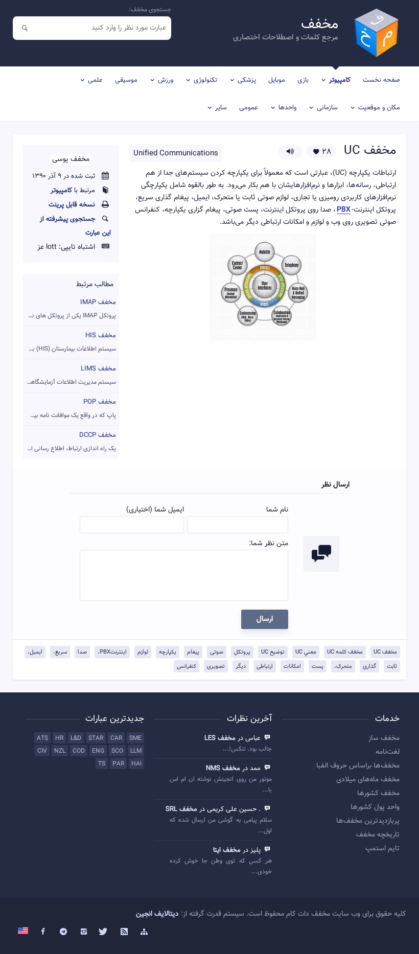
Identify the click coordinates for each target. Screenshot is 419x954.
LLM (136, 751)
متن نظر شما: (268, 543)
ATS (42, 738)
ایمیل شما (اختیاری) (155, 510)
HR (59, 738)
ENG (98, 751)
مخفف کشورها (378, 793)
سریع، (60, 652)
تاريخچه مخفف (378, 835)
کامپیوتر (340, 80)
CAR (116, 738)
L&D (76, 738)
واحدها (287, 108)
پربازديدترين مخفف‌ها (368, 821)
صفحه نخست (381, 80)
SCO (117, 751)
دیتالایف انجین (157, 914)
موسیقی (126, 80)
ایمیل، (35, 652)
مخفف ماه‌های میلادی (368, 779)
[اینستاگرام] (84, 932)
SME (135, 738)
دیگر (241, 666)
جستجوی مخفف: (150, 9)
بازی (303, 80)
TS (101, 764)
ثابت (392, 666)
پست (317, 666)
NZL (59, 751)
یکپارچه (167, 652)
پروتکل (242, 652)
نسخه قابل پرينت (72, 205)
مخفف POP (69, 408)
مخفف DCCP (69, 441)
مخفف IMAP (69, 308)
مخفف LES (220, 738)
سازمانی (327, 108)
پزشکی (247, 80)
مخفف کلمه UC (345, 652)
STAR (95, 738)
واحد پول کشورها (375, 807)
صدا (82, 652)
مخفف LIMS (69, 375)
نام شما (277, 510)
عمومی (248, 108)
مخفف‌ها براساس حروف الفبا (358, 766)
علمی (95, 80)
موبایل (276, 80)
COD (79, 751)
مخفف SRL (181, 809)
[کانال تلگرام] (63, 932)
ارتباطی (265, 666)
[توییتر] (104, 932)
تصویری (216, 666)
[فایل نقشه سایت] (144, 932)
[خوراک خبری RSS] (124, 932)
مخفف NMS (223, 768)
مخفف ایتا (227, 850)
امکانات (292, 666)
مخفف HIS (69, 342)
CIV (42, 751)
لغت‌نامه (388, 752)
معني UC (305, 652)
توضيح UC (273, 652)
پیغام (193, 652)
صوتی (216, 652)
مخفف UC (385, 652)
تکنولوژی (205, 80)
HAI (136, 764)
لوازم (142, 652)
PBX (344, 210)
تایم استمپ (382, 848)
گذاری (369, 666)
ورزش (165, 80)
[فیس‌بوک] (43, 932)
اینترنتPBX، (112, 652)
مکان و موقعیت (379, 108)
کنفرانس (186, 666)
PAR (118, 764)
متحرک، (343, 666)
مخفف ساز (384, 738)
